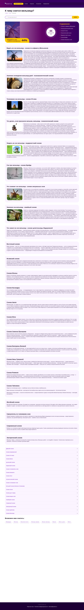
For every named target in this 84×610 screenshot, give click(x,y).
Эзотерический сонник (14, 437)
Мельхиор (16, 521)
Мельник (54, 521)
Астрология (38, 3)
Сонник (26, 3)
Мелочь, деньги (62, 521)
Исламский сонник (13, 258)
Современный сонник (14, 426)
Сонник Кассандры (13, 288)
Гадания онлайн (18, 3)
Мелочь (69, 521)
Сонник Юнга (11, 317)
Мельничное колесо (24, 521)
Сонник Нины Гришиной (15, 359)
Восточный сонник (13, 244)
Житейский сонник (13, 402)
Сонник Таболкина (13, 386)
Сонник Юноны (12, 273)
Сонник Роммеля (12, 372)
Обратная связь (30, 606)
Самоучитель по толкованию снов (18, 414)
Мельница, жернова (35, 521)
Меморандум (8, 521)
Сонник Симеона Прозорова (16, 331)
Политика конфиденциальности (41, 606)
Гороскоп (32, 3)
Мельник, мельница (46, 521)
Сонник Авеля (11, 302)
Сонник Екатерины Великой (16, 346)
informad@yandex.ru (53, 606)
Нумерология (46, 3)
